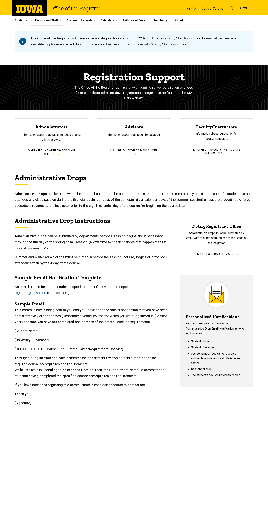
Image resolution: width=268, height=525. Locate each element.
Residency (160, 20)
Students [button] (21, 20)
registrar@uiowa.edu (30, 293)
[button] (238, 8)
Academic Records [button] (79, 20)
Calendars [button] (107, 20)
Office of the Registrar (75, 8)
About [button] (179, 20)
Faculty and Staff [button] (46, 20)
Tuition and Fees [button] (134, 20)
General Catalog (213, 8)
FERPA (191, 8)
